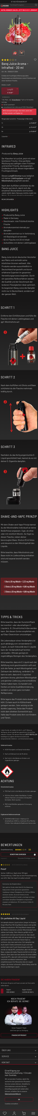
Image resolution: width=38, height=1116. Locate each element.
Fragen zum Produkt (19, 1035)
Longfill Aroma (14, 175)
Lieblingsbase (17, 178)
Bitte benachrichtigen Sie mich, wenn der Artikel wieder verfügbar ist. (17, 112)
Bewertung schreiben (18, 854)
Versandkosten (16, 100)
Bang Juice (18, 153)
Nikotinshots (7, 180)
